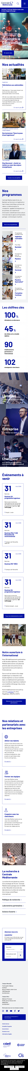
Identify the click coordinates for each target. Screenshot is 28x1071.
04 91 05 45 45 (5, 993)
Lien (3, 484)
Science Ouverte (8, 912)
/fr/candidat (14, 388)
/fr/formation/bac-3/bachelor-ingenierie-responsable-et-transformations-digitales (14, 247)
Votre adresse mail (11, 954)
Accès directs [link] (5, 1028)
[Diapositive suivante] (4, 27)
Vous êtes (8, 947)
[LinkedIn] (7, 1011)
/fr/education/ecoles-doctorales (14, 268)
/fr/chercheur (14, 451)
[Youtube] (11, 1011)
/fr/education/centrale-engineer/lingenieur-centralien (14, 237)
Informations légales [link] (7, 1034)
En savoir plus (8, 53)
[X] (19, 1011)
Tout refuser (20, 1066)
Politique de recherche (11, 900)
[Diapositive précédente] (4, 18)
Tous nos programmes (10, 224)
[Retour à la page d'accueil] (7, 3)
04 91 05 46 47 (5, 1004)
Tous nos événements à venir (14, 616)
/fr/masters (14, 257)
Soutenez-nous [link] (5, 1031)
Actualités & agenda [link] (7, 1026)
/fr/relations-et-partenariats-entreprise (14, 419)
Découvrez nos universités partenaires (14, 702)
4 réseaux (10, 692)
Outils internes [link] (5, 1023)
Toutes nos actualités (14, 178)
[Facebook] (15, 1011)
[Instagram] (3, 1011)
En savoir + (14, 749)
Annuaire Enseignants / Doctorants (11, 1017)
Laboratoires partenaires (12, 906)
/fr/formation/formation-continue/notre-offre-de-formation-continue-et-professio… (14, 280)
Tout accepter (10, 1066)
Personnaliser (14, 1069)
